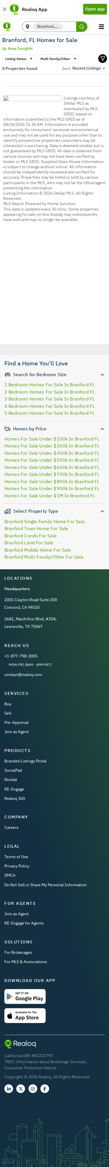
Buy (7, 703)
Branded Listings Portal (25, 761)
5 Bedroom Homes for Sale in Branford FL (49, 413)
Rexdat (10, 779)
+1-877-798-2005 (20, 656)
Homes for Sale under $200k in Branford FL (52, 439)
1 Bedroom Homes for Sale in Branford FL (49, 384)
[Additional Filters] (102, 58)
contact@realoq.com (23, 674)
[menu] (102, 27)
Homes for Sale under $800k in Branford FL (52, 481)
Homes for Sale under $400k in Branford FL (52, 453)
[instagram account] (32, 1088)
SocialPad (13, 770)
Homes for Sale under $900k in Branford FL (52, 488)
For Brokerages (18, 952)
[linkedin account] (8, 1088)
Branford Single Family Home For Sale (44, 521)
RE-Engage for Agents (24, 923)
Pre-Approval (16, 722)
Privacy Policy (16, 866)
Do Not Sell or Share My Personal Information (45, 884)
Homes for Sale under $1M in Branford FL (49, 496)
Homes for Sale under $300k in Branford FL (52, 446)
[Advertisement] (54, 291)
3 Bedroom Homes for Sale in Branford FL (49, 399)
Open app (95, 9)
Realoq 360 (14, 798)
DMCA (9, 875)
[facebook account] (44, 1088)
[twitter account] (20, 1088)
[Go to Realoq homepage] (7, 26)
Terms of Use (16, 856)
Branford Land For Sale (28, 543)
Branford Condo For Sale (30, 536)
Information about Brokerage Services (51, 1061)
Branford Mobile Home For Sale (37, 550)
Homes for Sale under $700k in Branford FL (52, 474)
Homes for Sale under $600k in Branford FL (52, 467)
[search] (81, 27)
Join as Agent (16, 731)
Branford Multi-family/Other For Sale (43, 557)
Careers (11, 827)
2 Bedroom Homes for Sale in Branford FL (49, 392)
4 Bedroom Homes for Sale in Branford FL (49, 406)
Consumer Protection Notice (30, 1067)
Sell (7, 713)
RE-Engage (14, 789)
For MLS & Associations (25, 961)
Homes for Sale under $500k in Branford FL (52, 460)
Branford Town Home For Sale (36, 528)
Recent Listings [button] (86, 68)
